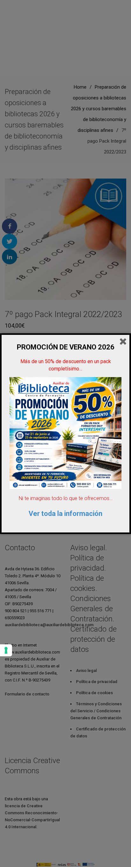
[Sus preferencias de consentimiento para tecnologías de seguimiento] (6, 650)
